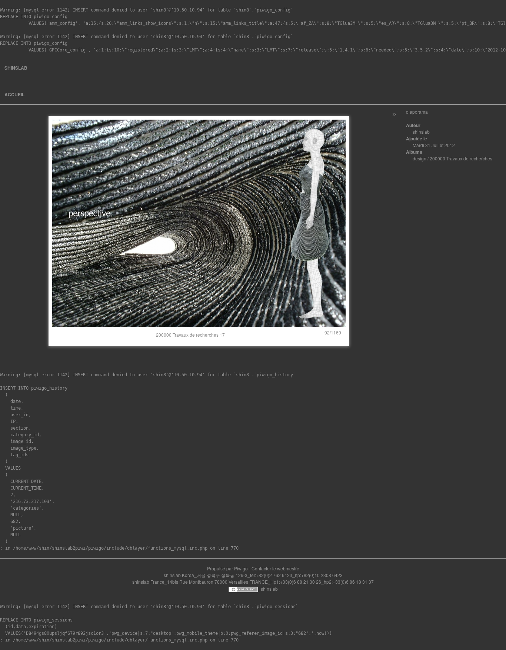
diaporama (417, 112)
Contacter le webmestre (275, 568)
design (419, 158)
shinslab (15, 67)
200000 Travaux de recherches (461, 158)
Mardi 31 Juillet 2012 (434, 145)
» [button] (394, 113)
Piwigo (241, 568)
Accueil (14, 94)
